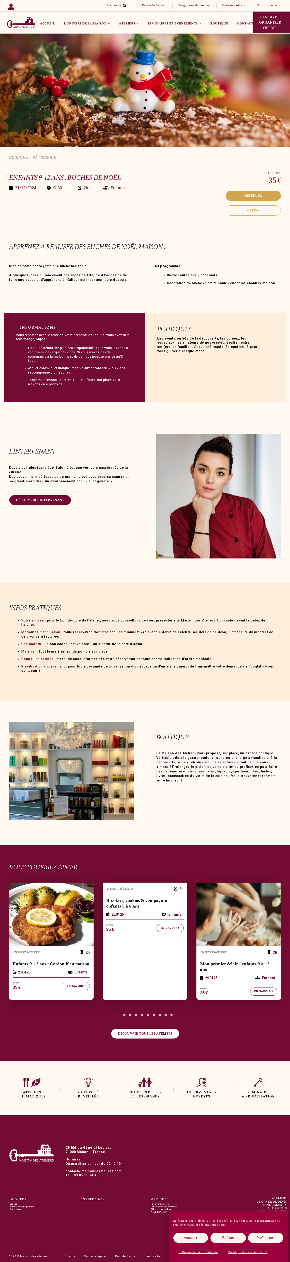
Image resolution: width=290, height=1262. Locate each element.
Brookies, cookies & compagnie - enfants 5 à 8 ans (137, 903)
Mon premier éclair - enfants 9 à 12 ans (235, 967)
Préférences (265, 1238)
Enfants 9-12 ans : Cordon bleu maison (51, 964)
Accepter (190, 1238)
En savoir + (76, 985)
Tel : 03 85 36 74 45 (82, 1175)
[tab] (118, 1015)
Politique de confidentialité (198, 1252)
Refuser (228, 1238)
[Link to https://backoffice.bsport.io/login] (24, 5)
